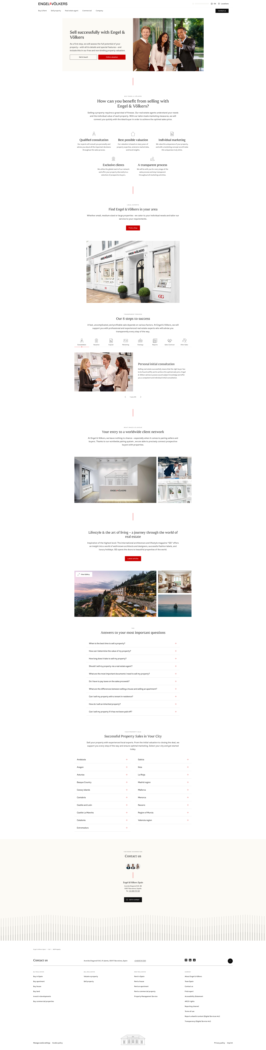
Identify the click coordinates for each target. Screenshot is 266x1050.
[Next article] (141, 397)
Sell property (56, 11)
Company (99, 11)
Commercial (87, 11)
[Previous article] (125, 397)
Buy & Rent (42, 11)
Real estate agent (71, 11)
